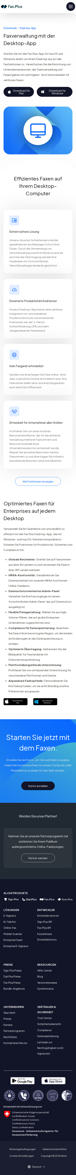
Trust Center (44, 1018)
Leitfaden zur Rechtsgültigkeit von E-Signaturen (50, 1048)
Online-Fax (10, 927)
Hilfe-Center (44, 970)
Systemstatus (45, 988)
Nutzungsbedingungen (23, 1149)
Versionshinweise (47, 982)
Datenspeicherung (48, 1036)
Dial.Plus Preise (12, 976)
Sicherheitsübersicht (49, 1023)
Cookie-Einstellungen (21, 1155)
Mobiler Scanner (13, 933)
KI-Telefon (10, 921)
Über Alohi (9, 1012)
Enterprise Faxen (13, 939)
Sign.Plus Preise (13, 970)
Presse (7, 1018)
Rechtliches (10, 1037)
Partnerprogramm (14, 1030)
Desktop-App (28, 28)
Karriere (8, 1024)
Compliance (44, 1030)
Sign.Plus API (44, 921)
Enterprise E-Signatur (16, 946)
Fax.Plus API (44, 927)
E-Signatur (10, 915)
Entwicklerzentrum (48, 915)
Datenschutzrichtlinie (54, 1149)
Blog (40, 976)
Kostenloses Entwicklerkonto (47, 936)
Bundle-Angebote (14, 988)
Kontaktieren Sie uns (15, 1042)
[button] (38, 1166)
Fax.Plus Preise (12, 982)
